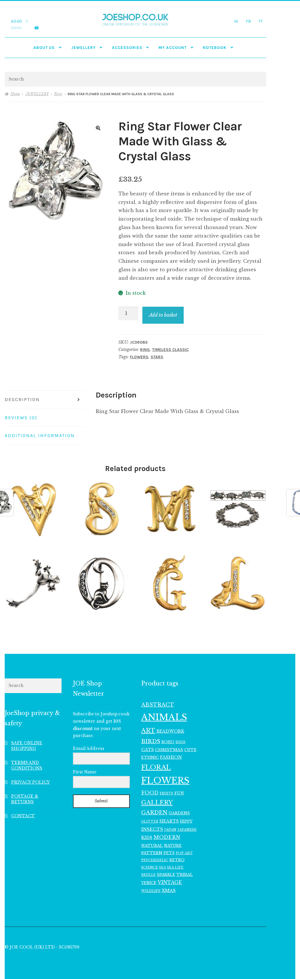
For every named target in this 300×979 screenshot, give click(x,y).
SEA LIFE (175, 867)
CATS (147, 749)
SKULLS (148, 875)
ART (148, 730)
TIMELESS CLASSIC (170, 349)
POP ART (184, 853)
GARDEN (154, 812)
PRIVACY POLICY (30, 782)
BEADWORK (170, 731)
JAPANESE (187, 830)
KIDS (146, 837)
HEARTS (169, 821)
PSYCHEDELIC (154, 860)
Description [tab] (22, 399)
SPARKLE (166, 874)
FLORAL (156, 767)
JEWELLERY (83, 47)
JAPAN (170, 830)
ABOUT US (44, 47)
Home (15, 94)
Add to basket (163, 315)
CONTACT (23, 815)
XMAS (168, 890)
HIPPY (186, 821)
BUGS (180, 742)
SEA (162, 867)
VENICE (148, 883)
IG (236, 21)
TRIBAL (184, 874)
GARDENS (179, 813)
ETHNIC (150, 757)
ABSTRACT (157, 705)
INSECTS (152, 829)
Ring (58, 94)
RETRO (177, 860)
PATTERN (151, 852)
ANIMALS (164, 717)
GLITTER (149, 821)
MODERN (167, 837)
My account (172, 47)
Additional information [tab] (40, 435)
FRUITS (166, 793)
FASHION (171, 757)
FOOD (149, 793)
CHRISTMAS (169, 749)
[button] (98, 128)
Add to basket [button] (33, 509)
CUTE (190, 750)
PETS (169, 853)
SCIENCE (149, 867)
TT (261, 21)
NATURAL (152, 845)
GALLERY (157, 802)
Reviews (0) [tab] (21, 417)
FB (248, 21)
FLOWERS (139, 356)
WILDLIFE (151, 891)
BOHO (167, 742)
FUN (179, 793)
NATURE (173, 845)
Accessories (127, 47)
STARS (157, 356)
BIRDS (150, 741)
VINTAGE (170, 882)
